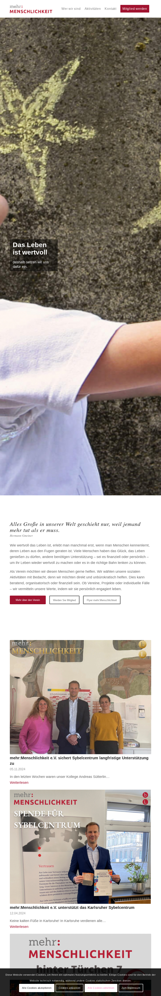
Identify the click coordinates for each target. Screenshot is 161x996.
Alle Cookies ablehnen (101, 988)
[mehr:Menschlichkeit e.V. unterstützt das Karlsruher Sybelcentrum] (80, 847)
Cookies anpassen (70, 988)
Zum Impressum (131, 988)
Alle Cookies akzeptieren (36, 988)
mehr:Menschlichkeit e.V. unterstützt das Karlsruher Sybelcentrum (72, 907)
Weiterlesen (19, 783)
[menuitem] (71, 9)
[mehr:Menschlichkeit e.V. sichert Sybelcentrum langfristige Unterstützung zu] (80, 697)
